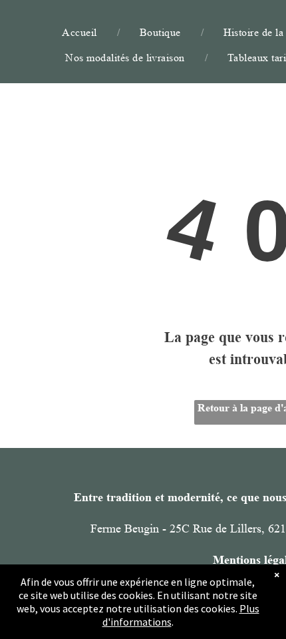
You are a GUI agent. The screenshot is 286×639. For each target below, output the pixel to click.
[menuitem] (80, 32)
